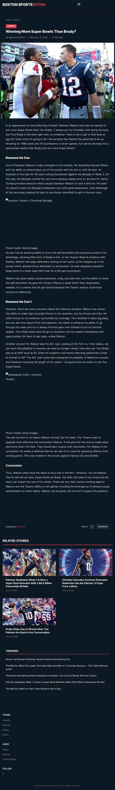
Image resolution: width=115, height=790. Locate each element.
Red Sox (6, 725)
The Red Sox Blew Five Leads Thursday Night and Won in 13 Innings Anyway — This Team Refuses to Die (57, 667)
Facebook (102, 526)
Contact (6, 754)
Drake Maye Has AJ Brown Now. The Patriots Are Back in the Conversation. (28, 631)
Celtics (6, 730)
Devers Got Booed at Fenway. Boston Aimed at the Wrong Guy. (38, 659)
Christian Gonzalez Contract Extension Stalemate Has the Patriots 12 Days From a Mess (85, 583)
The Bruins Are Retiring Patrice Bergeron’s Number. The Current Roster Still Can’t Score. (51, 675)
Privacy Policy (9, 759)
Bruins (6, 735)
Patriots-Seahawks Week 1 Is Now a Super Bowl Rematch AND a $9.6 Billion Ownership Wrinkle (29, 583)
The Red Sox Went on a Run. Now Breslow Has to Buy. (34, 688)
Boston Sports (24, 4)
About (5, 749)
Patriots (16, 20)
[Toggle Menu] (79, 5)
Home (8, 20)
